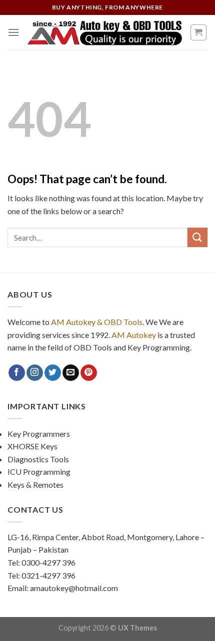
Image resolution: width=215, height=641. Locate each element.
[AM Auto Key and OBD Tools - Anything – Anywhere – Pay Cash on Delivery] (104, 32)
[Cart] (198, 32)
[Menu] (14, 32)
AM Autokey (134, 334)
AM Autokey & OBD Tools (96, 321)
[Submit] (198, 237)
